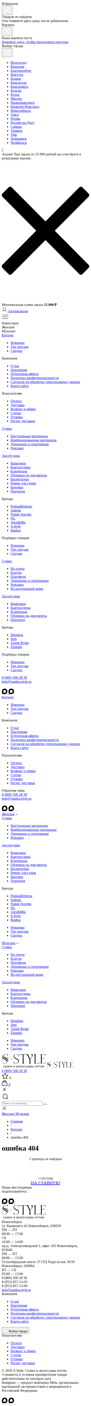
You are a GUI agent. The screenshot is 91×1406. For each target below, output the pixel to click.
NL (13, 518)
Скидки (16, 351)
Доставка (18, 405)
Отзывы (17, 417)
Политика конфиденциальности (35, 378)
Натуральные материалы (29, 436)
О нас (15, 366)
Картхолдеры (20, 467)
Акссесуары (11, 456)
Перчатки (18, 491)
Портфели (18, 576)
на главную (45, 1182)
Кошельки (18, 463)
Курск (15, 94)
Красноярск (19, 86)
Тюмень (17, 131)
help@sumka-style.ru (16, 681)
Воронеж (17, 66)
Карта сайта (19, 386)
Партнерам (19, 370)
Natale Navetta (21, 514)
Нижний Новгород (25, 106)
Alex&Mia (18, 522)
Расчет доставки (23, 421)
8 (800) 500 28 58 (14, 677)
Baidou (16, 530)
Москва (16, 98)
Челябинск (19, 143)
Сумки (7, 428)
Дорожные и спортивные (30, 444)
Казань (16, 78)
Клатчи (16, 572)
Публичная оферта (25, 374)
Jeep (14, 639)
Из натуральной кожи (27, 589)
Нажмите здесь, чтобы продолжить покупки (35, 42)
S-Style (16, 526)
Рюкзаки (17, 448)
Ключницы (19, 471)
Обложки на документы (29, 475)
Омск (15, 114)
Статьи (16, 413)
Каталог (8, 335)
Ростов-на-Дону (23, 123)
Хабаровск (19, 139)
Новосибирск (21, 110)
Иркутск (17, 74)
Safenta (16, 510)
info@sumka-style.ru (16, 1290)
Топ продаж (19, 347)
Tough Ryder (20, 643)
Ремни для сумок (23, 483)
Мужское (8, 943)
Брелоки (17, 487)
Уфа (14, 135)
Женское (8, 814)
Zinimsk (16, 647)
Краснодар (19, 82)
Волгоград (19, 62)
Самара (16, 127)
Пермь (15, 119)
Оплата (16, 401)
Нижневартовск (23, 102)
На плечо (18, 568)
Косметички (20, 479)
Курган (16, 90)
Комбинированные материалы (34, 440)
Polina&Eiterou (21, 506)
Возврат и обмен (23, 409)
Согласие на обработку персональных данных (45, 382)
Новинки (18, 343)
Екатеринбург (21, 70)
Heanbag (17, 635)
